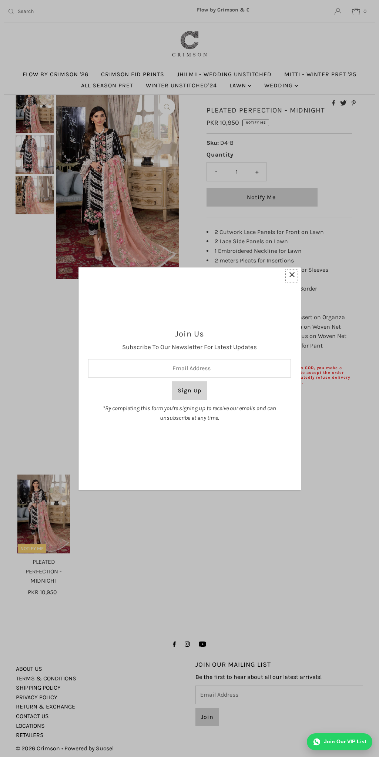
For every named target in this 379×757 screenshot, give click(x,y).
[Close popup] (291, 275)
